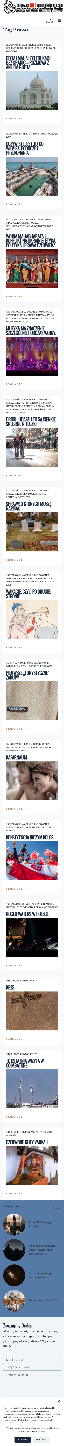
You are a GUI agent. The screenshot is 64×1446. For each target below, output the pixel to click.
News (47, 45)
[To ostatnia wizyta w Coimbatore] (32, 1088)
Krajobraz (27, 579)
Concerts (28, 904)
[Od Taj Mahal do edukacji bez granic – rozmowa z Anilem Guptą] (32, 90)
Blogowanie (13, 45)
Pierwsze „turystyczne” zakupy (27, 675)
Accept (23, 1439)
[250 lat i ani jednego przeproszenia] (14, 1275)
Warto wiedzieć (43, 226)
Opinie (9, 48)
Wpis (8, 137)
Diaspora (22, 828)
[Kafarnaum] (32, 780)
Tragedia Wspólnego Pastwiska (40, 1224)
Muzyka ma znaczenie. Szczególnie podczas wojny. (31, 330)
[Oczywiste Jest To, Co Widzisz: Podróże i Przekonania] (32, 176)
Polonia (11, 831)
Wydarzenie (32, 319)
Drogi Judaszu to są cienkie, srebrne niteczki (31, 421)
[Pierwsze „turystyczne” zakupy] (32, 700)
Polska (40, 406)
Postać (34, 223)
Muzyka (41, 315)
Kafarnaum (16, 757)
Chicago (11, 403)
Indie (24, 45)
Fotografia (45, 312)
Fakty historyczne (17, 220)
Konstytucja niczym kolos (29, 837)
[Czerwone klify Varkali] (32, 1165)
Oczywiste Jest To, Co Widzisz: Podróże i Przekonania (24, 148)
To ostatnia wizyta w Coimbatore (25, 1063)
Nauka (16, 223)
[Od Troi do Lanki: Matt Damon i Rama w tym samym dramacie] (14, 1250)
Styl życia (48, 582)
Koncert (11, 315)
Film (35, 744)
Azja (20, 663)
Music (31, 315)
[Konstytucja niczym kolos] (32, 860)
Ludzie (39, 45)
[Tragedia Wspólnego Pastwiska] (14, 1225)
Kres (10, 987)
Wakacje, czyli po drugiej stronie (28, 594)
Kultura (22, 315)
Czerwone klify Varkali (27, 1142)
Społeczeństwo (15, 226)
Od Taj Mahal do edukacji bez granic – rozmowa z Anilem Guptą (28, 63)
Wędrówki (12, 52)
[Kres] (32, 1010)
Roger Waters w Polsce (27, 913)
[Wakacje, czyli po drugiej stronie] (32, 619)
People (18, 48)
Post (21, 497)
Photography (21, 582)
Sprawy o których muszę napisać (28, 506)
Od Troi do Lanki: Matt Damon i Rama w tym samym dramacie (42, 1250)
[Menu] (59, 20)
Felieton (27, 134)
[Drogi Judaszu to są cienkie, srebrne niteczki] (32, 447)
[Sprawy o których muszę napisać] (32, 531)
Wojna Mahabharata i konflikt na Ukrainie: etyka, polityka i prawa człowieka (31, 241)
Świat (52, 48)
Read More (14, 119)
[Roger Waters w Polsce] (32, 937)
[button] (59, 1401)
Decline (41, 1439)
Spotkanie (41, 48)
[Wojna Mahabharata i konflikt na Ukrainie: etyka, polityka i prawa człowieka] (32, 268)
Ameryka (27, 400)
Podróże (29, 48)
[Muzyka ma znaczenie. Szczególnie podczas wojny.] (32, 356)
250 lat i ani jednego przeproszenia (40, 1275)
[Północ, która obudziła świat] (14, 1301)
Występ (23, 322)
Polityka (29, 406)
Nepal (24, 666)
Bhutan (28, 663)
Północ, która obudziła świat (44, 1300)
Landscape (41, 579)
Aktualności (13, 312)
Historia (46, 220)
